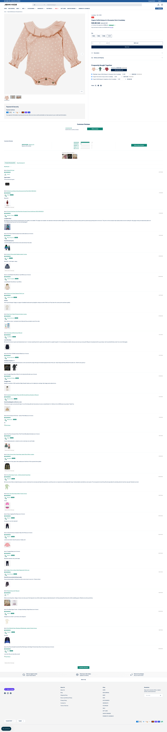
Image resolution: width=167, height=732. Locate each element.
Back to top (83, 679)
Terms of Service (64, 705)
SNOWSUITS (40, 8)
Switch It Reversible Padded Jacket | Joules (17, 254)
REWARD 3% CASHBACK (84, 8)
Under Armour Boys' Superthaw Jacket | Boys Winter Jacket (20, 454)
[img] (28, 144)
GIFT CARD (63, 8)
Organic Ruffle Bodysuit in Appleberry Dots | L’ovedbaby (104, 79)
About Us (63, 690)
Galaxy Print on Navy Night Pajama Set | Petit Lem (18, 570)
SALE (56, 8)
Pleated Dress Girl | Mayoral (13, 590)
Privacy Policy (64, 700)
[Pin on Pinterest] (101, 85)
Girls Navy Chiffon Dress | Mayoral (14, 332)
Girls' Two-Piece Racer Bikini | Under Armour (17, 493)
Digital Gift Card (10, 170)
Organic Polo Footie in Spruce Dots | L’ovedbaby (103, 76)
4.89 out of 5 (31, 144)
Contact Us (63, 703)
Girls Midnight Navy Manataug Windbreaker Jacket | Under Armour (22, 628)
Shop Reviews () (21, 162)
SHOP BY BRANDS (71, 8)
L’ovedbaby (93, 15)
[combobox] (87, 4)
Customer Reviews (8, 141)
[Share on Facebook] (98, 85)
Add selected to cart (119, 70)
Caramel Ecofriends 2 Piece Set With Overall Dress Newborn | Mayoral (23, 394)
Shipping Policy (64, 695)
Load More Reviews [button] (83, 667)
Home (5, 11)
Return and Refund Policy (66, 697)
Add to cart (136, 43)
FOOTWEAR (49, 8)
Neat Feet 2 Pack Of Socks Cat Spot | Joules (17, 314)
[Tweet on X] (95, 85)
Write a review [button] (95, 128)
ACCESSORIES (31, 8)
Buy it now (127, 46)
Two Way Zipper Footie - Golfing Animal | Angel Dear (18, 474)
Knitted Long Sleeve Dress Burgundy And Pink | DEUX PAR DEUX (21, 191)
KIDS (23, 8)
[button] (162, 4)
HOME (5, 8)
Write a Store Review (139, 145)
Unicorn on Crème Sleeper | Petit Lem (15, 293)
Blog (62, 692)
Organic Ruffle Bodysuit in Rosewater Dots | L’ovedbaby (15, 11)
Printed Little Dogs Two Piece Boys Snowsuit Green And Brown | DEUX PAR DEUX (25, 211)
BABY (17, 8)
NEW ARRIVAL (11, 8)
